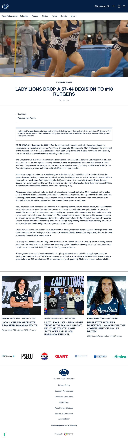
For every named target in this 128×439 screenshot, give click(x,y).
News (54, 16)
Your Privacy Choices (64, 408)
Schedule (24, 16)
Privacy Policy (64, 385)
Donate (63, 16)
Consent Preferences (64, 391)
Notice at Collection (64, 414)
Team (34, 16)
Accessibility (64, 419)
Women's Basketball (11, 318)
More (73, 16)
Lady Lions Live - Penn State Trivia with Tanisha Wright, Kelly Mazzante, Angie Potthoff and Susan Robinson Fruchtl (63, 329)
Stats (44, 16)
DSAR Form (64, 402)
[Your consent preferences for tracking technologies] (4, 434)
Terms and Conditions (64, 397)
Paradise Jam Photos (27, 118)
